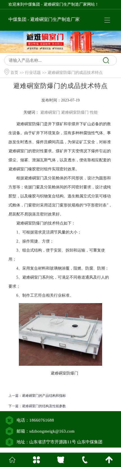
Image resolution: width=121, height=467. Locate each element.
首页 (14, 73)
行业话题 (33, 73)
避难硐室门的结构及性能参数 (44, 406)
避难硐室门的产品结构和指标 (44, 396)
